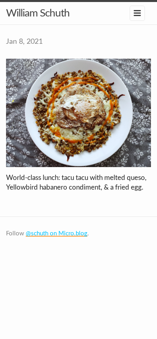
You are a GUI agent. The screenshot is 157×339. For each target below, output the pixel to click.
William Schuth (38, 13)
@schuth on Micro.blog (56, 234)
